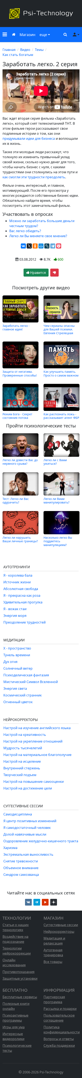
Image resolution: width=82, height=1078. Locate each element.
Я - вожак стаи (14, 609)
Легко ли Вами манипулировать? (56, 500)
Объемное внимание (20, 868)
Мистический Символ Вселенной (30, 681)
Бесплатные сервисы (20, 997)
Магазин (27, 34)
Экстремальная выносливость (28, 854)
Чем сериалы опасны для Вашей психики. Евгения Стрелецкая (59, 329)
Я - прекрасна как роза (21, 595)
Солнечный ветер (18, 668)
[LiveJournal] (46, 245)
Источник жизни (17, 582)
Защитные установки (20, 978)
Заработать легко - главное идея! (16, 327)
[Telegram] (52, 245)
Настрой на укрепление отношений (32, 741)
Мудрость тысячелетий (22, 748)
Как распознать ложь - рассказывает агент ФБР (61, 415)
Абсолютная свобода (20, 588)
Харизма (10, 847)
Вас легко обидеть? (25, 231)
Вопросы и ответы (59, 1039)
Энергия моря (14, 615)
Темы (39, 49)
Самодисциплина (17, 814)
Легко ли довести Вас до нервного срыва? (20, 461)
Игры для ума (14, 1027)
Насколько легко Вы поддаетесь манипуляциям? (58, 541)
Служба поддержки (59, 1045)
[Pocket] (58, 245)
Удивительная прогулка (22, 602)
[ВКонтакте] (23, 245)
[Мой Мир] (41, 245)
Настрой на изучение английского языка (37, 728)
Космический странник (22, 695)
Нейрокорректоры (59, 931)
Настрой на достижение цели (27, 788)
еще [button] (43, 34)
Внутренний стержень (21, 768)
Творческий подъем (19, 775)
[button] (5, 34)
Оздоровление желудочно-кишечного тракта (40, 841)
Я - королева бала (17, 575)
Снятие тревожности (20, 861)
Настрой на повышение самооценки (33, 781)
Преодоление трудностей (24, 622)
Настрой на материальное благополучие (37, 754)
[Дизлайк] (54, 273)
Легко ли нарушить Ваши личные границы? (20, 539)
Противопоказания (18, 971)
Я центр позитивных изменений (29, 821)
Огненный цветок (18, 702)
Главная (9, 49)
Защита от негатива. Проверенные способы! (20, 373)
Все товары (53, 961)
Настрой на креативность (24, 734)
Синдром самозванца (21, 874)
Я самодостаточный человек (27, 827)
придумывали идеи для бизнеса (29, 138)
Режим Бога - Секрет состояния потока (17, 415)
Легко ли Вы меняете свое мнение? (38, 236)
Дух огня (10, 661)
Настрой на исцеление (22, 761)
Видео (25, 49)
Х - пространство (17, 648)
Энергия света (15, 688)
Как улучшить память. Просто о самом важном (61, 373)
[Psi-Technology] (41, 13)
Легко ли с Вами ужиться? (55, 461)
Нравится (37, 272)
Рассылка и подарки (60, 1008)
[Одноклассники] (35, 245)
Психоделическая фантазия (26, 675)
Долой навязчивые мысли (24, 834)
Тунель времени (16, 655)
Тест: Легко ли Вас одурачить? (16, 500)
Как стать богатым (18, 54)
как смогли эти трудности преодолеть (34, 177)
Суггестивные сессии (61, 925)
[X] (29, 245)
